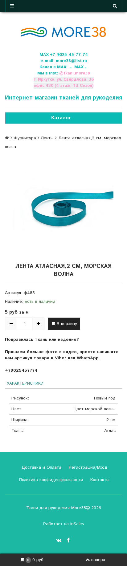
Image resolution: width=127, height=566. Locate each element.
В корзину (66, 324)
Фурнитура (25, 138)
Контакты (99, 480)
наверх (98, 560)
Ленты (47, 138)
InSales (77, 524)
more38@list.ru (71, 61)
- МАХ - (78, 67)
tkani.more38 (76, 73)
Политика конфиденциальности (50, 480)
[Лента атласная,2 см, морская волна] (63, 205)
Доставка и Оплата (40, 467)
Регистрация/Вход (87, 467)
